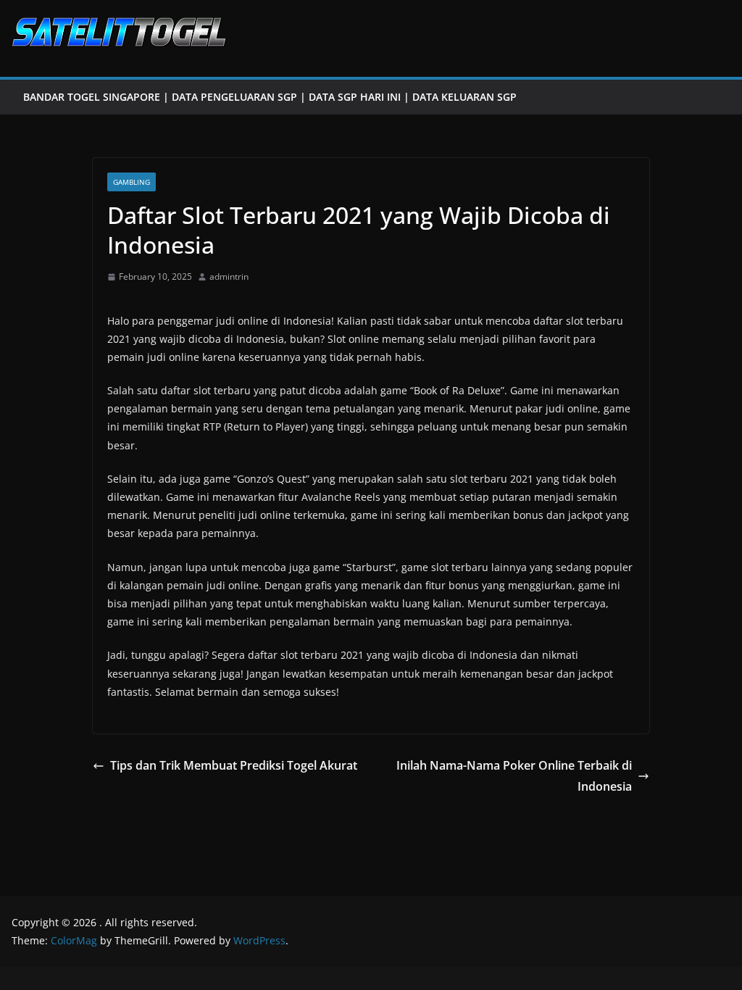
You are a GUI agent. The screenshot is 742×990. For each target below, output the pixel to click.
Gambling (131, 182)
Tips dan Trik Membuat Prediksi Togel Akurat (233, 765)
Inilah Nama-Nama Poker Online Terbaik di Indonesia (514, 775)
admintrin (229, 276)
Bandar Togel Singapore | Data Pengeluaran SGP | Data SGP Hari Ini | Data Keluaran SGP (270, 97)
